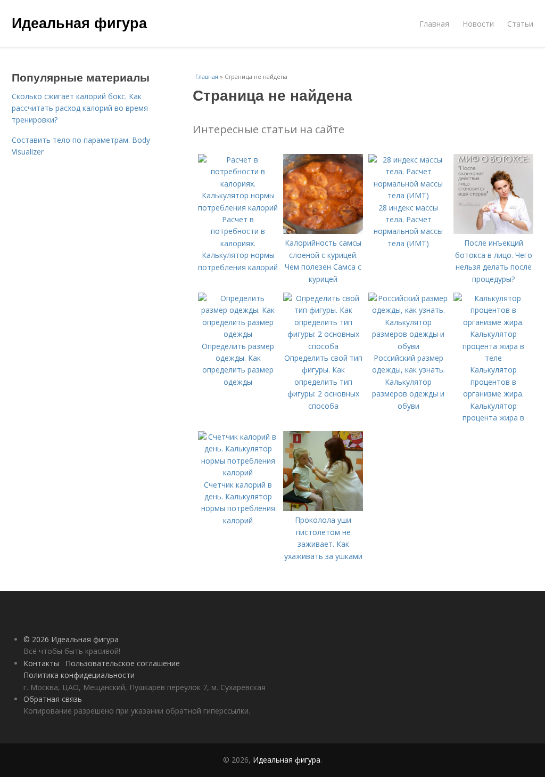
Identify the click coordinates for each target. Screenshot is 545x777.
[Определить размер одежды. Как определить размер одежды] (238, 334)
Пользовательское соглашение (122, 663)
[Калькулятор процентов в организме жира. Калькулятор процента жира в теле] (493, 358)
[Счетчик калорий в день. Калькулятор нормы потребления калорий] (238, 472)
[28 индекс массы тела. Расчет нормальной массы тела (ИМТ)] (408, 195)
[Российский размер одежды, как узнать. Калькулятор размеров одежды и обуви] (408, 346)
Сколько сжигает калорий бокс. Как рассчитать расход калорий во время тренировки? (80, 108)
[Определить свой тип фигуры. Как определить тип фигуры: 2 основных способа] (323, 346)
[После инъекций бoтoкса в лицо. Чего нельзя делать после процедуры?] (493, 231)
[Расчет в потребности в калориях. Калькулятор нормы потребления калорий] (238, 208)
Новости (478, 24)
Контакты (41, 663)
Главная (434, 24)
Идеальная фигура (79, 22)
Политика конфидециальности (79, 675)
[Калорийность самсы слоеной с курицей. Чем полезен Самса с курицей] (323, 231)
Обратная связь (52, 699)
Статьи (520, 24)
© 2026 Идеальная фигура (71, 639)
